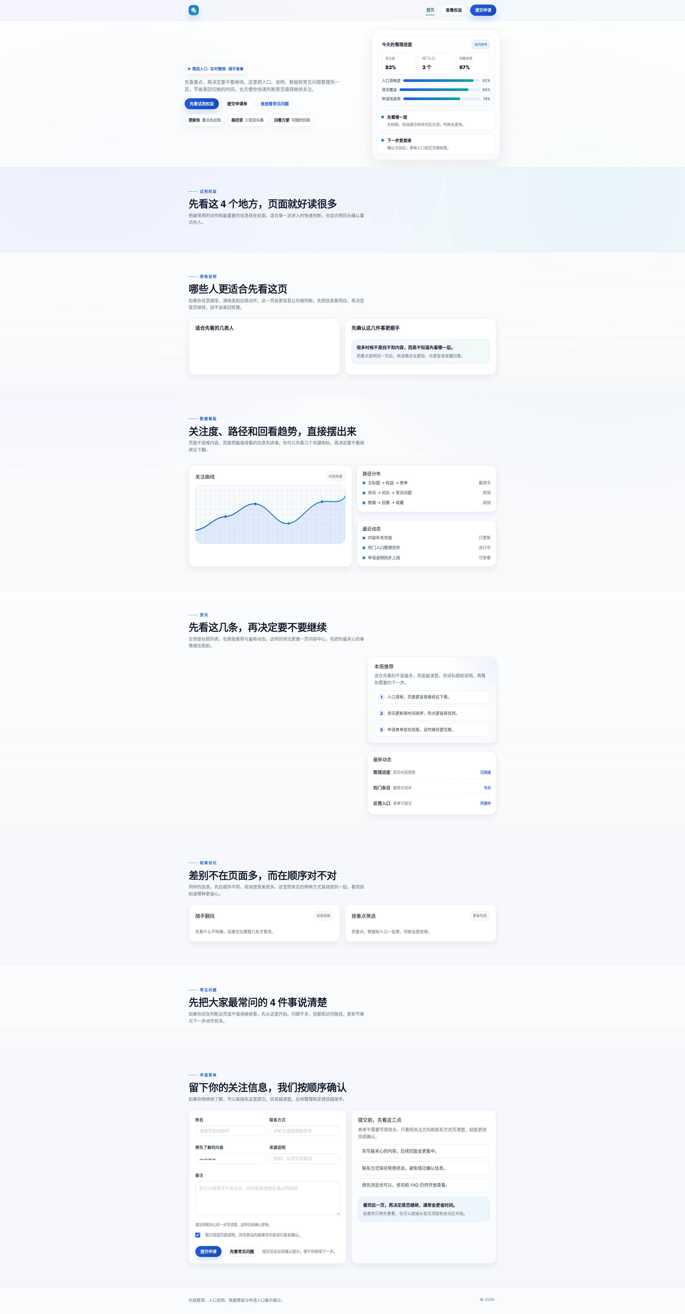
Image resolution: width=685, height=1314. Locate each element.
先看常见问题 (242, 1251)
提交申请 (483, 10)
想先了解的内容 (209, 1147)
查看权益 (454, 10)
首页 (430, 10)
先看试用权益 (202, 103)
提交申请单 (237, 103)
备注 (199, 1175)
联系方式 (277, 1120)
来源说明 (277, 1147)
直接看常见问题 (275, 103)
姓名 (199, 1120)
